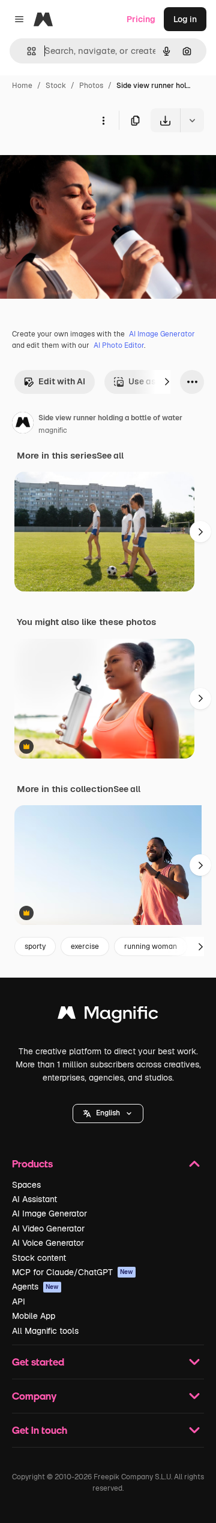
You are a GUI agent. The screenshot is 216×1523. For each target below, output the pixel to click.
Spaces (26, 1184)
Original (77, 160)
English (108, 1113)
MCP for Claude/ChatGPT (72, 1272)
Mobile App (33, 1315)
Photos (91, 85)
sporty (35, 946)
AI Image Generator (162, 334)
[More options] (103, 120)
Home (22, 85)
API (18, 1301)
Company (34, 1395)
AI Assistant (34, 1199)
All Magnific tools (45, 1330)
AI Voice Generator (48, 1242)
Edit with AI (61, 381)
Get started (38, 1361)
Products (32, 1163)
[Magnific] (108, 1015)
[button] (108, 1113)
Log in (185, 19)
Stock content (39, 1257)
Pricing (141, 19)
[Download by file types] (192, 120)
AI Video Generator (48, 1228)
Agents (35, 1286)
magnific (52, 430)
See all (110, 455)
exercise (85, 946)
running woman (150, 946)
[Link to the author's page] (23, 424)
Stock (56, 85)
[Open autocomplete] (26, 51)
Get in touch (39, 1430)
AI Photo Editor (119, 345)
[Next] (167, 382)
